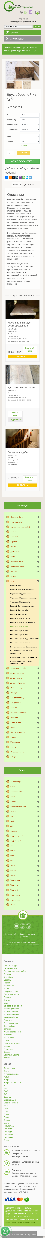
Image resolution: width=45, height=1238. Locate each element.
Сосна (12, 787)
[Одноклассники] (10, 177)
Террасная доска (17, 566)
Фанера (13, 737)
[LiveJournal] (16, 177)
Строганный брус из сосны (20, 594)
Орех (12, 855)
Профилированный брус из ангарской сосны (21, 662)
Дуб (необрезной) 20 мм (21, 387)
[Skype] (21, 12)
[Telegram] (30, 177)
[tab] (16, 185)
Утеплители (15, 742)
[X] (13, 177)
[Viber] (30, 12)
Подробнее (15, 420)
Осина (12, 860)
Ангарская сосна (17, 791)
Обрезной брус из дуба (19, 626)
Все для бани (15, 703)
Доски (12, 556)
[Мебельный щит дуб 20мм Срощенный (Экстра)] (22, 309)
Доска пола (14, 551)
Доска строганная (17, 673)
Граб (12, 821)
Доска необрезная (17, 683)
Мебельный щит (16, 688)
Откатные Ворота (17, 752)
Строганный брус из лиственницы (23, 598)
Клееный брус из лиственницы (22, 590)
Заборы (13, 757)
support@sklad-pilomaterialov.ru (23, 22)
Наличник (14, 717)
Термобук (14, 885)
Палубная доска (16, 561)
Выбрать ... (22, 357)
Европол (13, 542)
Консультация (17, 39)
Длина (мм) (11, 120)
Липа (12, 846)
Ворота (13, 747)
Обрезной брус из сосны (20, 618)
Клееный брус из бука (18, 614)
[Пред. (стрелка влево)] (4, 619)
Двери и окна (15, 722)
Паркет (13, 547)
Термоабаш (15, 880)
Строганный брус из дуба (20, 602)
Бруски (13, 576)
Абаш (12, 796)
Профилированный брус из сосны (23, 647)
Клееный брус (15, 586)
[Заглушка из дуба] (22, 439)
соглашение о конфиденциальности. (22, 1222)
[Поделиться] (37, 2)
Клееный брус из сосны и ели (22, 606)
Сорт (9, 136)
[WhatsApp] (26, 12)
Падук (12, 865)
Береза (13, 811)
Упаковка (10, 141)
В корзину (24, 153)
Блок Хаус (14, 537)
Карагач (13, 831)
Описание (16, 184)
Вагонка (13, 532)
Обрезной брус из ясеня (20, 635)
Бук (11, 816)
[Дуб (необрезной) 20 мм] (22, 374)
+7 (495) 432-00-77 (22, 19)
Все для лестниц (17, 698)
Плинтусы (14, 693)
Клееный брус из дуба (19, 610)
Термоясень (15, 900)
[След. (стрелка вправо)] (41, 619)
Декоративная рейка (18, 668)
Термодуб (14, 890)
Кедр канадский (16, 836)
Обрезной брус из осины (20, 643)
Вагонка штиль (16, 522)
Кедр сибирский (16, 841)
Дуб (11, 826)
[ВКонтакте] (6, 177)
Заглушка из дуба (18, 452)
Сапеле (13, 870)
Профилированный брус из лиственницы (21, 652)
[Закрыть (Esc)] (42, 2)
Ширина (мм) (12, 124)
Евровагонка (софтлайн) (20, 527)
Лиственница (15, 782)
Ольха (12, 851)
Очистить (24, 146)
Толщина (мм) (12, 129)
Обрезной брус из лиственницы (22, 622)
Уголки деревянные (18, 712)
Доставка (14, 33)
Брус (12, 581)
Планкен (13, 571)
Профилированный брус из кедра (23, 657)
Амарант (13, 801)
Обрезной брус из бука (19, 630)
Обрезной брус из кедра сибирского (24, 639)
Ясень (12, 905)
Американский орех (18, 806)
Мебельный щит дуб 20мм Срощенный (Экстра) (19, 325)
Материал (11, 115)
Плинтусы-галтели (17, 732)
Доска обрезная (16, 678)
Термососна (15, 895)
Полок (12, 727)
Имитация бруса (16, 517)
